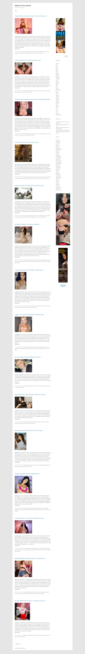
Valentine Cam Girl (43, 215)
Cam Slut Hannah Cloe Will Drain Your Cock (28, 60)
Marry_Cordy (17, 164)
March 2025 (58, 146)
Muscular (34, 347)
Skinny (34, 176)
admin (42, 53)
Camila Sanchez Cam (27, 549)
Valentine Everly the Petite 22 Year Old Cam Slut (29, 185)
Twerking (35, 51)
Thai (56, 112)
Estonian (57, 81)
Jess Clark (39, 385)
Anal (24, 51)
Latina (26, 51)
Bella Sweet (42, 465)
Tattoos (32, 51)
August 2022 (58, 164)
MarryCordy (30, 178)
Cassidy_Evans (29, 579)
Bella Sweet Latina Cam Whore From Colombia (29, 430)
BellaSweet (17, 452)
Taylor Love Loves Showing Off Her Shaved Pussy (29, 314)
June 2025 (57, 145)
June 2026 (57, 139)
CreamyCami (17, 291)
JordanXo (16, 246)
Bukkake (57, 74)
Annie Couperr (44, 51)
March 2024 (58, 155)
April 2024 (57, 153)
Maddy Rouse (17, 495)
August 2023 (58, 159)
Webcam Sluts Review (23, 6)
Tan (46, 347)
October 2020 (58, 175)
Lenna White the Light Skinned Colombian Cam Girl (30, 394)
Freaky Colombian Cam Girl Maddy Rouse (27, 474)
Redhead (57, 99)
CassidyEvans (27, 593)
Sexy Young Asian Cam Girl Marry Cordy (27, 142)
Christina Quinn (44, 133)
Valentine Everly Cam (21, 217)
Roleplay (29, 51)
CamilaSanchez (17, 535)
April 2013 (57, 185)
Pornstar (57, 96)
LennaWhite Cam (22, 423)
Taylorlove (35, 348)
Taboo (57, 107)
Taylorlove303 (17, 334)
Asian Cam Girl (45, 176)
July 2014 (57, 180)
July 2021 (57, 170)
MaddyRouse (41, 509)
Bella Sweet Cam (47, 465)
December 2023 (58, 156)
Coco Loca (40, 635)
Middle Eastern (58, 89)
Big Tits (30, 133)
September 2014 (59, 177)
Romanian (57, 102)
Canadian (33, 259)
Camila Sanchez (21, 549)
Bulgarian (57, 75)
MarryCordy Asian (36, 178)
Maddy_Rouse (36, 509)
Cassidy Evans (43, 592)
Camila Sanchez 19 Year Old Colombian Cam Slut (29, 518)
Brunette (28, 90)
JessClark (16, 374)
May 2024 (57, 152)
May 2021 (57, 171)
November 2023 (58, 157)
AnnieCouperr (17, 36)
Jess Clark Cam (43, 385)
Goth (57, 85)
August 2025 (58, 142)
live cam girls (63, 284)
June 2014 (57, 181)
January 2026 (58, 141)
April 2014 (57, 182)
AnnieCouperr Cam (28, 53)
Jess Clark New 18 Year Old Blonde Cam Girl (28, 357)
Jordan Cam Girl (28, 261)
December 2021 (58, 167)
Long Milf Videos (63, 285)
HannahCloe (17, 76)
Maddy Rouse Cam (30, 509)
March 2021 (58, 173)
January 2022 (58, 166)
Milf (39, 305)
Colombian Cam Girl (18, 509)
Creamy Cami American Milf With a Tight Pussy (29, 270)
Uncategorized (58, 114)
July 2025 (57, 143)
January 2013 (58, 188)
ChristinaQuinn (17, 118)
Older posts (17, 643)
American (25, 90)
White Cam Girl (32, 593)
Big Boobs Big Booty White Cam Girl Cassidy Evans (30, 558)
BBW (56, 67)
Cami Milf (45, 305)
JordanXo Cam (37, 261)
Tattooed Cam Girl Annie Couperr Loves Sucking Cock (31, 16)
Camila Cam (45, 548)
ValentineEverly (17, 201)
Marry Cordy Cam (20, 178)
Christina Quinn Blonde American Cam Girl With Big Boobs (32, 99)
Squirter (37, 176)
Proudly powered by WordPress (20, 648)
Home (16, 11)
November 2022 (58, 162)
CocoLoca (17, 622)
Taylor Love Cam (30, 348)
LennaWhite (17, 410)
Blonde (33, 133)
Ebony (57, 80)
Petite (32, 176)
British (57, 71)
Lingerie (32, 90)
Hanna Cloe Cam (44, 90)
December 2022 (58, 160)
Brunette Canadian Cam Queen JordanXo (27, 224)
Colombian (29, 421)
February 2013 (58, 187)
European (57, 82)
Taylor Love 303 (24, 348)
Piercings (42, 259)
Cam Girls (63, 286)
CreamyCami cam (25, 307)
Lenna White (46, 421)
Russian (57, 103)
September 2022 (59, 163)
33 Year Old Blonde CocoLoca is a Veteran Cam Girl (30, 601)
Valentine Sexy (27, 217)
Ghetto (57, 84)
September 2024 (59, 149)
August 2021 (58, 169)
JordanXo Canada (43, 261)
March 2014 (58, 184)
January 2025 (58, 148)
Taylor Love (19, 348)
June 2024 (57, 150)
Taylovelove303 (40, 348)
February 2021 (58, 174)
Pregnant (57, 98)
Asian (26, 176)
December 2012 (58, 189)
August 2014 (58, 178)
